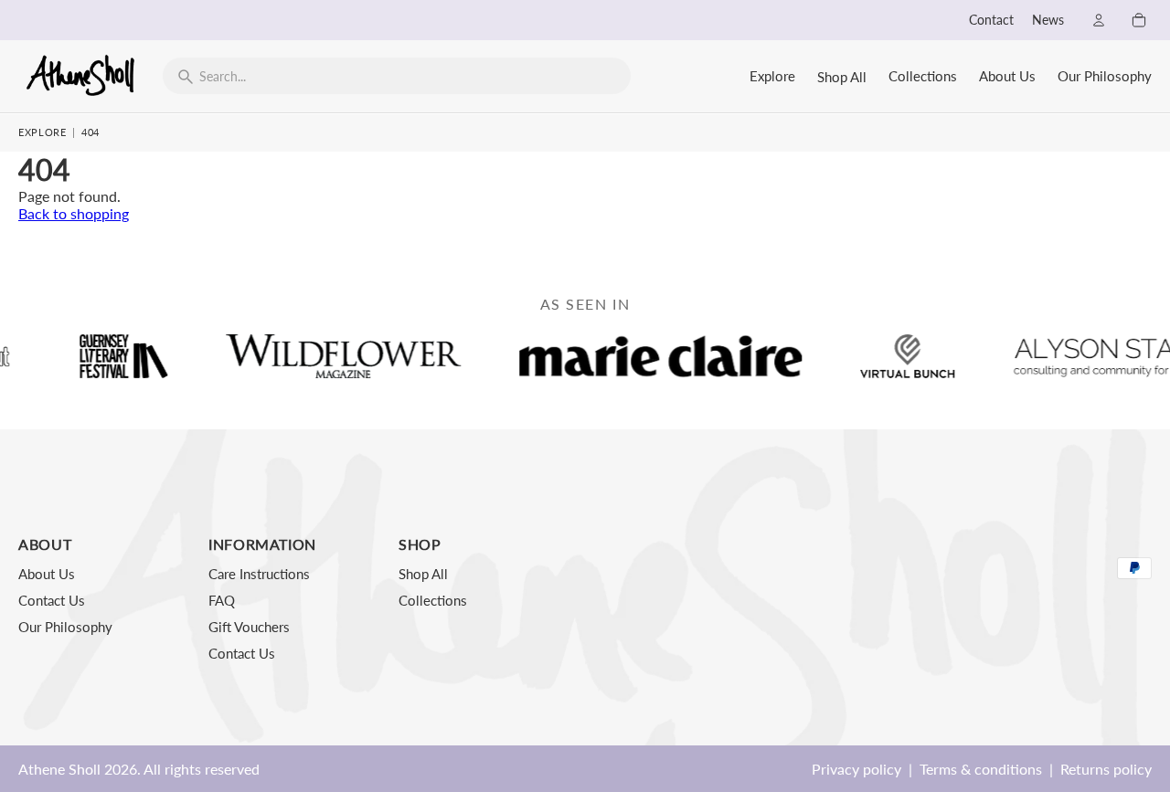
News (1048, 20)
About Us (1007, 76)
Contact (991, 20)
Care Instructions (259, 573)
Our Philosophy (1105, 76)
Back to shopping (73, 213)
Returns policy (1106, 768)
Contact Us (51, 600)
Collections (922, 76)
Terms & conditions (981, 768)
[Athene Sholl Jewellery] (81, 74)
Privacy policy (856, 768)
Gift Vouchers (249, 626)
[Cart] (1139, 20)
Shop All (842, 77)
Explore (772, 76)
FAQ (221, 600)
